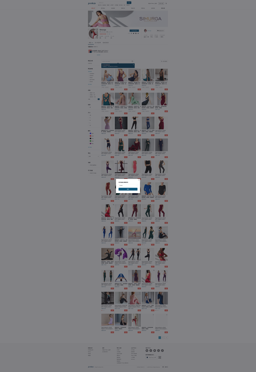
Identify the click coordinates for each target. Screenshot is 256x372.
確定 (128, 189)
